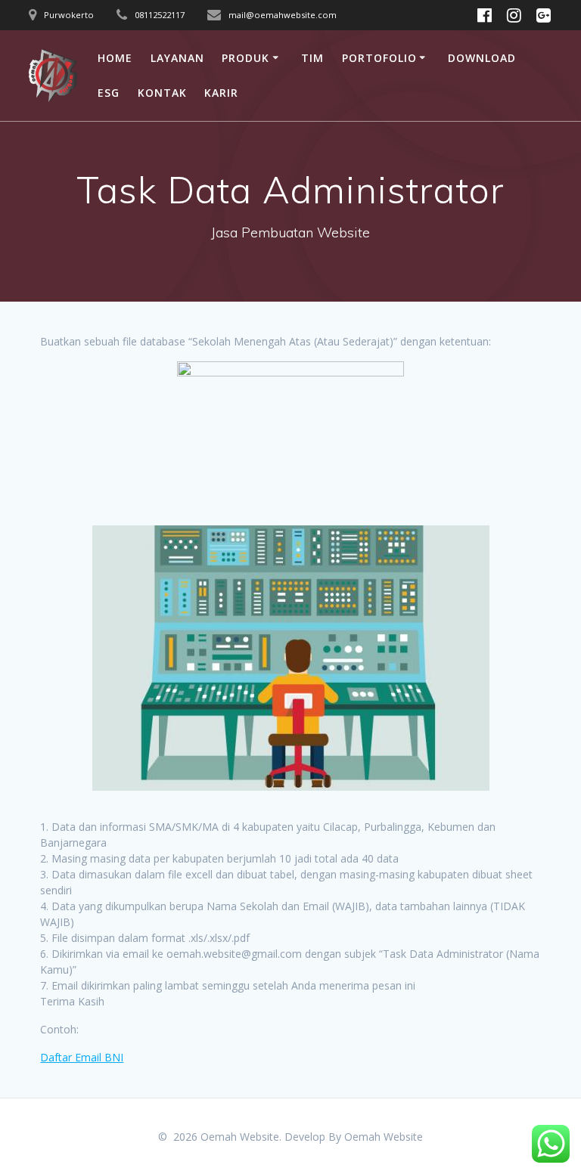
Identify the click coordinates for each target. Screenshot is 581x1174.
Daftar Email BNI (81, 1057)
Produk (245, 58)
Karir (221, 92)
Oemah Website (383, 1136)
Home (115, 58)
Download (482, 58)
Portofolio (379, 58)
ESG (109, 92)
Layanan (177, 58)
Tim (312, 58)
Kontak (162, 92)
